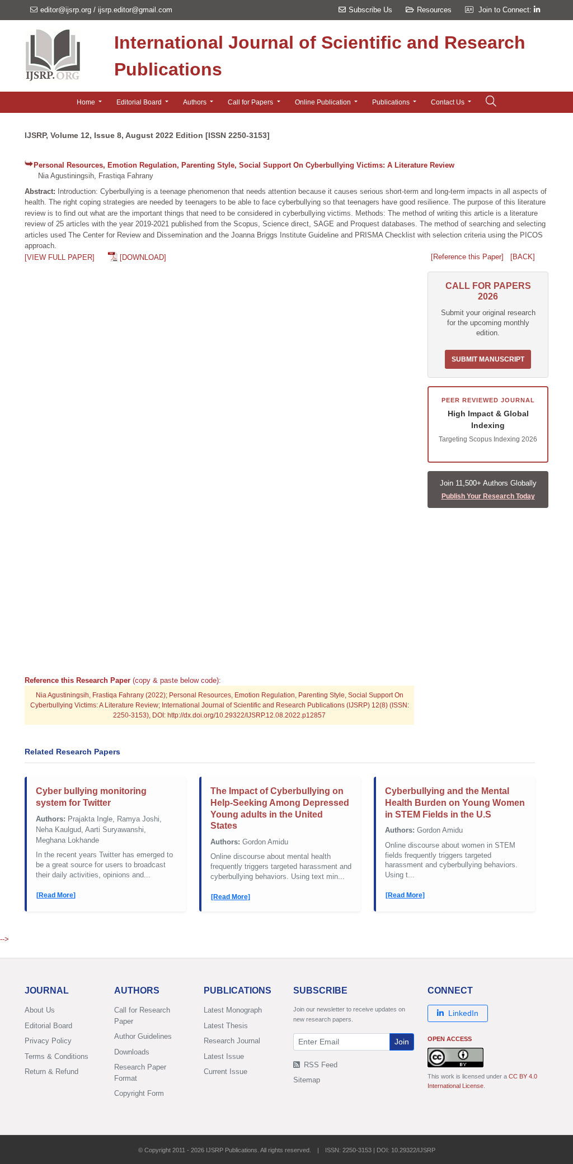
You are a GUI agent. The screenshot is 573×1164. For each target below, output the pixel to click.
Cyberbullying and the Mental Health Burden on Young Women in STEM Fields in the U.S (455, 802)
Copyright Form (139, 1093)
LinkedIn (463, 1013)
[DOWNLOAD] (143, 257)
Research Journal (232, 1041)
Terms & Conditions (56, 1056)
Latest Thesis (226, 1026)
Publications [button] (391, 102)
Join (401, 1041)
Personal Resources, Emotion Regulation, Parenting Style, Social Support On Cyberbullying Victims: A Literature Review (244, 165)
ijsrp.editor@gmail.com (135, 10)
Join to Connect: (506, 10)
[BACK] (522, 257)
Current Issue (225, 1071)
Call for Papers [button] (251, 102)
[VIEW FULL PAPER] (60, 257)
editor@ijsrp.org (65, 10)
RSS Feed (319, 1065)
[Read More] (56, 895)
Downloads (131, 1052)
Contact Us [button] (448, 102)
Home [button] (87, 102)
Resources (434, 10)
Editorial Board (48, 1026)
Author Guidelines (143, 1036)
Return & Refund (51, 1071)
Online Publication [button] (324, 102)
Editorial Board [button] (139, 102)
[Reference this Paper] (467, 257)
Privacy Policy (48, 1041)
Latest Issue (224, 1056)
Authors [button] (195, 102)
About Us (40, 1010)
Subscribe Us (370, 10)
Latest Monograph (233, 1010)
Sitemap (306, 1080)
